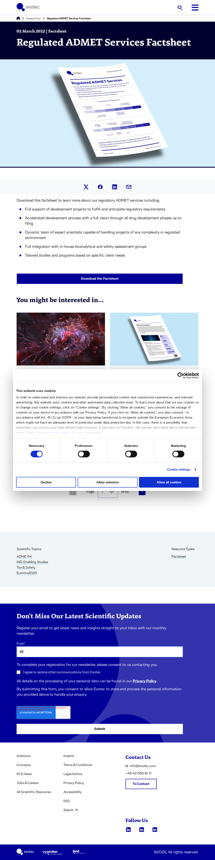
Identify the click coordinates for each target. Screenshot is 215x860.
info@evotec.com (143, 766)
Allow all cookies (169, 482)
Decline (46, 482)
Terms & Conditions (77, 765)
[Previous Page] (72, 491)
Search (68, 810)
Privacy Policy (144, 681)
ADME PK (24, 556)
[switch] (84, 454)
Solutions (23, 756)
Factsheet (179, 556)
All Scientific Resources (34, 792)
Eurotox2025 (27, 573)
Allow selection (107, 482)
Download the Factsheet (100, 278)
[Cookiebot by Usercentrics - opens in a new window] (180, 375)
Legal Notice (72, 774)
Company (24, 765)
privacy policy (60, 432)
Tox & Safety (26, 567)
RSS (66, 801)
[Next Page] (142, 491)
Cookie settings (178, 469)
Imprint (68, 756)
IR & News (24, 774)
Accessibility (72, 792)
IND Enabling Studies (32, 562)
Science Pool (33, 18)
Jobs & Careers (27, 783)
